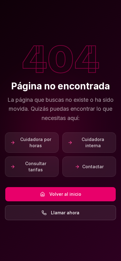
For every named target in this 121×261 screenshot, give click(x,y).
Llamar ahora (65, 212)
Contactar (93, 166)
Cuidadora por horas (35, 142)
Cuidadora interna (93, 142)
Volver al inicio (65, 194)
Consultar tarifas (35, 166)
